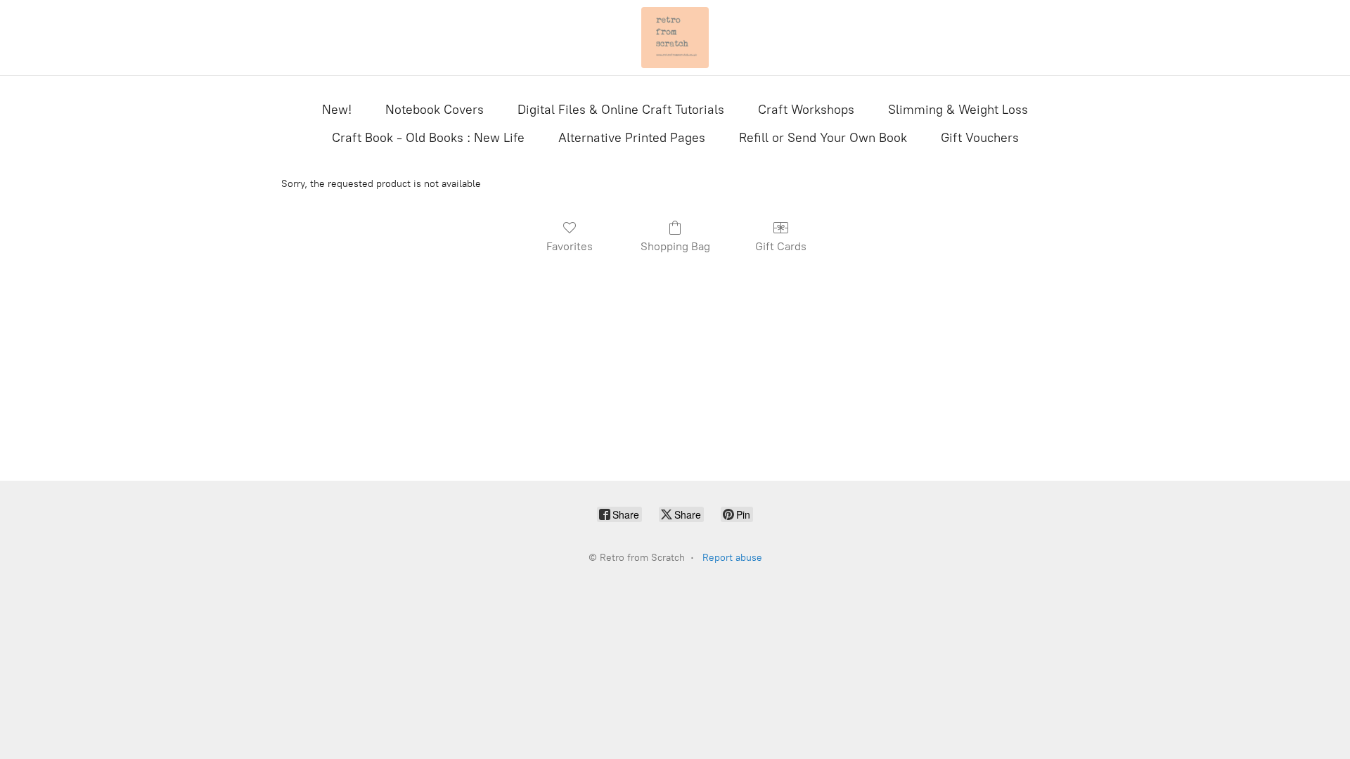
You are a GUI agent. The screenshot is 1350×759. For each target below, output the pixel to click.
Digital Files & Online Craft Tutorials (621, 109)
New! (337, 109)
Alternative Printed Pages (631, 137)
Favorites (569, 246)
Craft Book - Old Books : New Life (428, 137)
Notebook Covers (434, 109)
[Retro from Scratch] (675, 37)
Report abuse (732, 558)
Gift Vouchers (980, 137)
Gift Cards (780, 246)
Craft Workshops (806, 109)
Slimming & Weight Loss (958, 109)
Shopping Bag (675, 246)
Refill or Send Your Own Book (823, 137)
